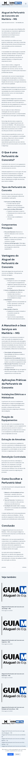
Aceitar (10, 754)
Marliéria (19, 22)
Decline (17, 754)
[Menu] (25, 3)
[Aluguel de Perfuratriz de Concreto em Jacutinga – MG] (14, 592)
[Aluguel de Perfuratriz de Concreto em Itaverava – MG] (14, 659)
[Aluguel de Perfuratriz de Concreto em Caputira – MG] (14, 626)
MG (23, 22)
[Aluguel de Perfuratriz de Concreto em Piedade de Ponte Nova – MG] (14, 693)
